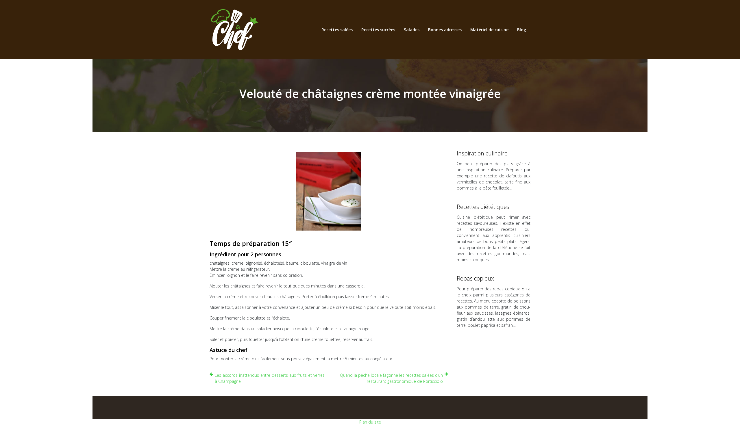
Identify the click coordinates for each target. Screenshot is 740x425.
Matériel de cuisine (489, 29)
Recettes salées (337, 29)
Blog (521, 29)
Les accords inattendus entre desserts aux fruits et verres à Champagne (270, 378)
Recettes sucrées (378, 29)
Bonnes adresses (445, 29)
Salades (411, 29)
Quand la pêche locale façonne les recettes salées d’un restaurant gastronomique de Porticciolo (391, 378)
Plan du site (370, 422)
